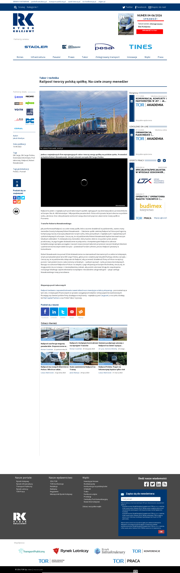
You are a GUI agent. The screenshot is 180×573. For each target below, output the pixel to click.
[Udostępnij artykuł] (19, 213)
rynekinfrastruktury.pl (39, 2)
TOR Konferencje (57, 528)
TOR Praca (20, 536)
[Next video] (51, 220)
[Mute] (58, 220)
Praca (160, 57)
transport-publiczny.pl (57, 2)
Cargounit (104, 311)
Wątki (147, 57)
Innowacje (132, 57)
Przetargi (87, 541)
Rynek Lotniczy (22, 533)
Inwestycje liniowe (91, 526)
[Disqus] (84, 438)
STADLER (87, 533)
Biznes (20, 57)
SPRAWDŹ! (150, 19)
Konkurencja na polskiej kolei (95, 531)
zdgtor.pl (101, 2)
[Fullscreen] (124, 220)
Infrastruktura (38, 57)
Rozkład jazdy (89, 528)
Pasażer (57, 57)
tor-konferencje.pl (89, 2)
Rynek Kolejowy (22, 526)
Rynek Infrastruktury (24, 528)
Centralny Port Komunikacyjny (96, 544)
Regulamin (54, 536)
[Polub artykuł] (15, 213)
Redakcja (53, 531)
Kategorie (32, 7)
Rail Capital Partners (52, 313)
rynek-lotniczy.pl (74, 2)
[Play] (44, 220)
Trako (86, 536)
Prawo (71, 57)
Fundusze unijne (90, 539)
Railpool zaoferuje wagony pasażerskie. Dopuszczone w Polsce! (53, 362)
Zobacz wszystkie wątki (91, 551)
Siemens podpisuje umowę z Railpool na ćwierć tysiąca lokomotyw (111, 361)
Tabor (85, 57)
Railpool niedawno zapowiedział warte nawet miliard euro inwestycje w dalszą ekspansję (76, 306)
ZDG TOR (53, 526)
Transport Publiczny (24, 531)
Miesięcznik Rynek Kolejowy (61, 539)
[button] (159, 180)
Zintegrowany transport (108, 57)
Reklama (53, 533)
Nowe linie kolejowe (92, 546)
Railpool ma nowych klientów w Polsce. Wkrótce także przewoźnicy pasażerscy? (55, 385)
